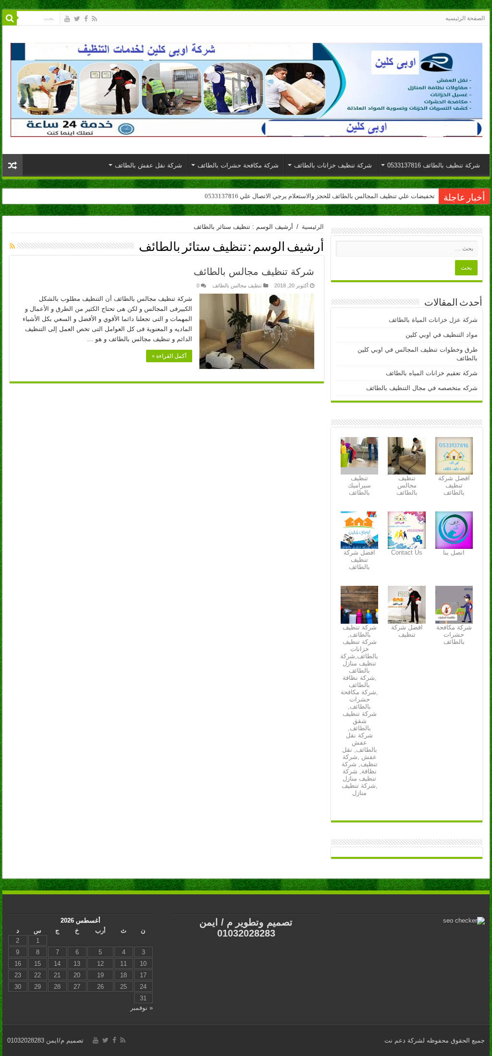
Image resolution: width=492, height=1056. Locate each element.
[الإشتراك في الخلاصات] (12, 246)
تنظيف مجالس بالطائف (237, 285)
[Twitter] (77, 18)
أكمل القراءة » (169, 356)
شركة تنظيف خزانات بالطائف (333, 165)
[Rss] (94, 18)
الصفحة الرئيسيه (465, 18)
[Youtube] (67, 18)
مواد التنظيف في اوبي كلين (442, 334)
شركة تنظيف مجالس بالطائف (254, 271)
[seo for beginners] (464, 920)
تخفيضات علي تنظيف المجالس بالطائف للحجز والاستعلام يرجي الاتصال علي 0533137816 (320, 196)
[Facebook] (86, 18)
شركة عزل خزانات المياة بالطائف (433, 319)
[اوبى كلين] (246, 88)
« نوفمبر (141, 1007)
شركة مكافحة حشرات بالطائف (238, 165)
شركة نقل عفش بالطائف (148, 165)
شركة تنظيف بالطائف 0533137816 (433, 165)
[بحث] (9, 18)
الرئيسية (313, 226)
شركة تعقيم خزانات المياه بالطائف (432, 373)
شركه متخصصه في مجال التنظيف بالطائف (422, 388)
